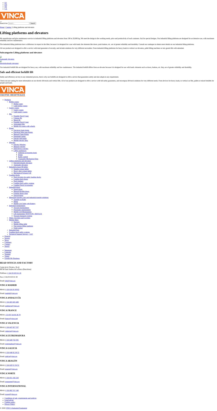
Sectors (7, 238)
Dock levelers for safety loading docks (27, 177)
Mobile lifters (14, 220)
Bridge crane (18, 104)
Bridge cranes (14, 102)
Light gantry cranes (20, 112)
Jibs (10, 114)
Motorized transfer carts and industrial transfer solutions (28, 197)
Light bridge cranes (20, 106)
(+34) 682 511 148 (12, 390)
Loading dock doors (21, 179)
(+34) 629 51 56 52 (12, 365)
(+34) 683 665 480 (12, 302)
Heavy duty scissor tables (23, 171)
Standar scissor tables (21, 169)
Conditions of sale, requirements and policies (20, 398)
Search (7, 246)
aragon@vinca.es (11, 369)
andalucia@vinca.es (12, 306)
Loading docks (14, 175)
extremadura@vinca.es (13, 344)
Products (8, 100)
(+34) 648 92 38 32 (12, 353)
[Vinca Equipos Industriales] (12, 19)
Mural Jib (17, 120)
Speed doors (18, 189)
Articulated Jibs (19, 124)
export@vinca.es (11, 394)
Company (8, 242)
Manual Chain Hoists (21, 134)
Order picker (18, 228)
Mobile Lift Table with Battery (24, 204)
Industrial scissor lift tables (18, 167)
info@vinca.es (10, 281)
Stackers (17, 222)
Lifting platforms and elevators (20, 161)
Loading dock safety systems (24, 183)
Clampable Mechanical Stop (28, 159)
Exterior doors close (21, 193)
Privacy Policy (10, 404)
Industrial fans (14, 230)
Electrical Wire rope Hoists (23, 132)
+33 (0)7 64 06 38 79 (12, 315)
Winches (12, 142)
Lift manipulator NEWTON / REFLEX (28, 214)
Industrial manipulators (17, 206)
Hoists (11, 128)
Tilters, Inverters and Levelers (19, 218)
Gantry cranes (14, 108)
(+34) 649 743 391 (12, 340)
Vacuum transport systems (23, 216)
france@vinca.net (11, 319)
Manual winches (19, 147)
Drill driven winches (21, 149)
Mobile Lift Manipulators (23, 212)
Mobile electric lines (21, 140)
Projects (7, 236)
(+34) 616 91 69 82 (12, 289)
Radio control (23, 157)
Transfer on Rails (20, 200)
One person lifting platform (23, 226)
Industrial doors (14, 187)
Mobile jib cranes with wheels (24, 126)
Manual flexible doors (21, 191)
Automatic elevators (7, 59)
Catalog (8, 27)
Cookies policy (10, 402)
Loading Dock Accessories (23, 185)
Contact (7, 244)
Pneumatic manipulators (22, 210)
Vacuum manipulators (21, 208)
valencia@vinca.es (11, 331)
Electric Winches (20, 145)
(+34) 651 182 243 (12, 378)
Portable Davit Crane (21, 116)
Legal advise (9, 400)
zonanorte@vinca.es (12, 382)
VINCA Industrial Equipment (16, 408)
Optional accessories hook (27, 153)
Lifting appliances (20, 151)
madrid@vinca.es (11, 293)
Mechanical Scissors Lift (22, 173)
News (7, 240)
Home (2, 27)
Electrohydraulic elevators (9, 63)
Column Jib (18, 118)
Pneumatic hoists (20, 136)
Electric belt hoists (20, 138)
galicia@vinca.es (11, 356)
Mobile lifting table (20, 224)
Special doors (18, 195)
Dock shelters (18, 181)
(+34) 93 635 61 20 (14, 273)
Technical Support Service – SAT (21, 234)
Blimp (16, 202)
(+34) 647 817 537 (12, 327)
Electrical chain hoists (21, 130)
